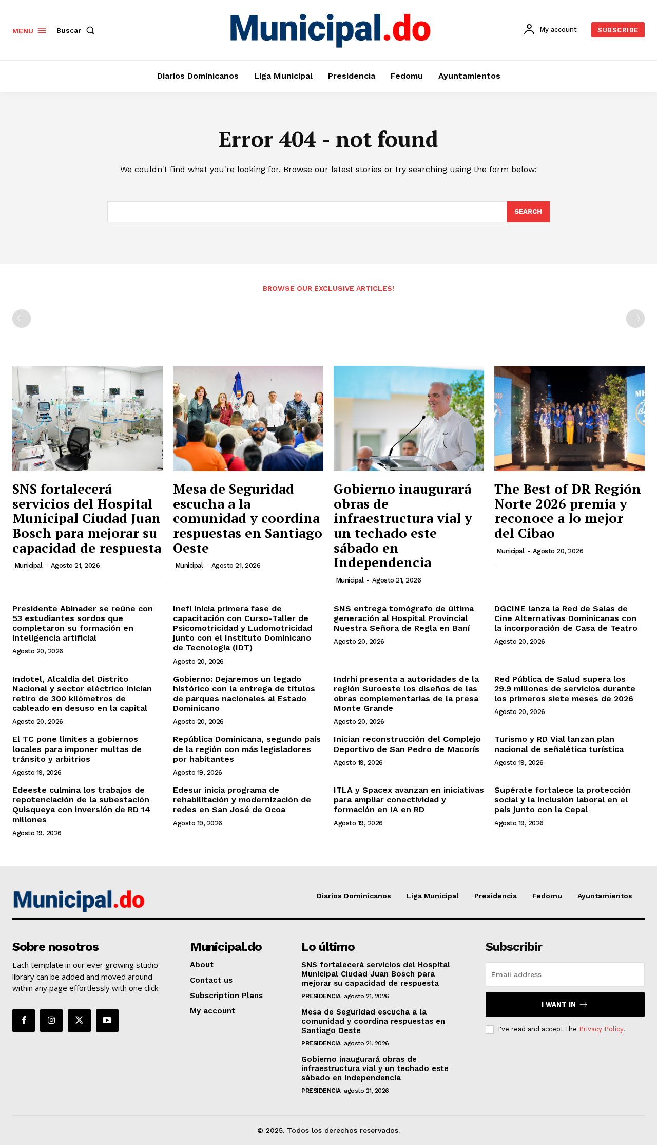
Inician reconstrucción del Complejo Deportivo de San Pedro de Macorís (407, 744)
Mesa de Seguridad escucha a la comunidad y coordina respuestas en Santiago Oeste (247, 518)
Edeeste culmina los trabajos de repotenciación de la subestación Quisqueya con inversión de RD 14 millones (81, 804)
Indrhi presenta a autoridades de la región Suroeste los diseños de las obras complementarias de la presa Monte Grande (406, 694)
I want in (559, 1004)
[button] (77, 30)
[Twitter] (79, 1020)
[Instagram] (51, 1020)
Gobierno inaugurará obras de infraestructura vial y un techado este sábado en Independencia (403, 525)
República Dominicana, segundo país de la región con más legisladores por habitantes (247, 748)
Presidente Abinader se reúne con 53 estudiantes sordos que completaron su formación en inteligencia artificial (82, 623)
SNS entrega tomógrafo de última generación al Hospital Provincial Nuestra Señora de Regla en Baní (404, 618)
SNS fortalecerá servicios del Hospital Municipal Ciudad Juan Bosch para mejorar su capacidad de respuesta (86, 518)
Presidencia (321, 996)
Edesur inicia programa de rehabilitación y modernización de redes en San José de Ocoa (242, 799)
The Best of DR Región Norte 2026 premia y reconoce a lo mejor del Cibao (567, 510)
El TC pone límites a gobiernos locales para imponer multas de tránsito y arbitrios (77, 748)
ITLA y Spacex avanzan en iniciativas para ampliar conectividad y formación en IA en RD (409, 799)
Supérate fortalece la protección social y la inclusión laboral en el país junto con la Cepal (562, 799)
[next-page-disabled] (635, 318)
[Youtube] (107, 1020)
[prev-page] (21, 318)
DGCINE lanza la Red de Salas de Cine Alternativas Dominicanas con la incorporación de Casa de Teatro (565, 618)
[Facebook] (23, 1020)
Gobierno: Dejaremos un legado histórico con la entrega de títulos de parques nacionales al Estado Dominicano (244, 694)
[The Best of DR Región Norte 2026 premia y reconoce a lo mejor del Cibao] (569, 418)
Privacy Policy (601, 1029)
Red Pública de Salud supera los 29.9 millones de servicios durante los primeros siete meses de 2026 (564, 688)
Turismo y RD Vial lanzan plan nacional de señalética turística (559, 744)
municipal (28, 565)
